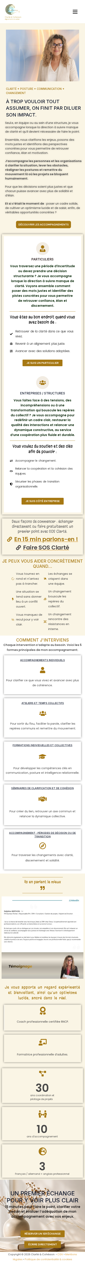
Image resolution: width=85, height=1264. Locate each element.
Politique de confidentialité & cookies (48, 1259)
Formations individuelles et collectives (43, 745)
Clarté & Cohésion (13, 17)
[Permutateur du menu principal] (75, 12)
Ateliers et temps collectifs (43, 703)
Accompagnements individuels (42, 660)
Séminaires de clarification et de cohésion (42, 788)
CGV (60, 1254)
